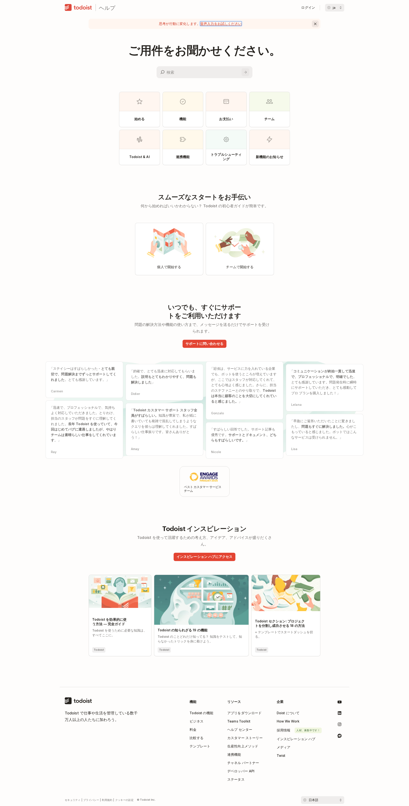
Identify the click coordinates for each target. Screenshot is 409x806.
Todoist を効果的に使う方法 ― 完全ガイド (120, 578)
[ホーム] (78, 7)
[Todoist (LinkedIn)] (339, 713)
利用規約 (107, 800)
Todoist (99, 649)
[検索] (245, 72)
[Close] (315, 23)
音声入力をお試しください (221, 24)
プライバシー (91, 800)
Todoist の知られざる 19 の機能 (178, 577)
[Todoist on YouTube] (339, 702)
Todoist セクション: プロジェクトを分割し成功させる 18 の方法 (284, 578)
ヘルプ (107, 7)
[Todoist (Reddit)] (339, 736)
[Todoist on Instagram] (339, 725)
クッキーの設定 (124, 800)
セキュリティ (73, 800)
